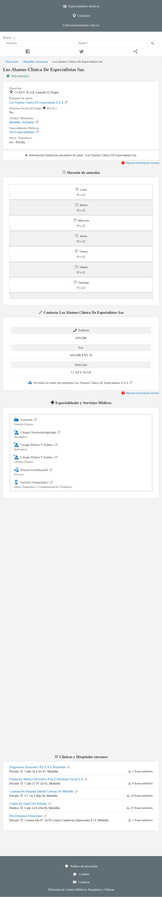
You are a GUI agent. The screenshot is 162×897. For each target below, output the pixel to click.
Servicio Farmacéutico (43, 484)
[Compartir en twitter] (81, 51)
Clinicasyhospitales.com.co (81, 25)
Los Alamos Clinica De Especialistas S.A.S (36, 102)
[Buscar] (153, 43)
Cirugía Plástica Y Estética (34, 447)
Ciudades (83, 15)
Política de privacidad (83, 866)
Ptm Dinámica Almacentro (26, 816)
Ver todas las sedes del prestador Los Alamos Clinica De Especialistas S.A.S (81, 382)
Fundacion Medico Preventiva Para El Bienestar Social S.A (46, 779)
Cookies (83, 874)
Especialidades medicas (83, 6)
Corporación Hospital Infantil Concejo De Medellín (41, 791)
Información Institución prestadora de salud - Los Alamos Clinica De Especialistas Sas (82, 155)
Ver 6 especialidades (22, 132)
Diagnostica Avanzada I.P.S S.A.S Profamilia (37, 767)
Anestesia (23, 422)
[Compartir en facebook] (27, 51)
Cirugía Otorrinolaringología (35, 434)
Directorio (12, 61)
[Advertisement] (81, 535)
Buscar (7, 37)
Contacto (84, 882)
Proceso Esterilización (31, 472)
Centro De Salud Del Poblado (28, 803)
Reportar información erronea (142, 162)
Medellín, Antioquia (35, 61)
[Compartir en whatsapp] (135, 51)
